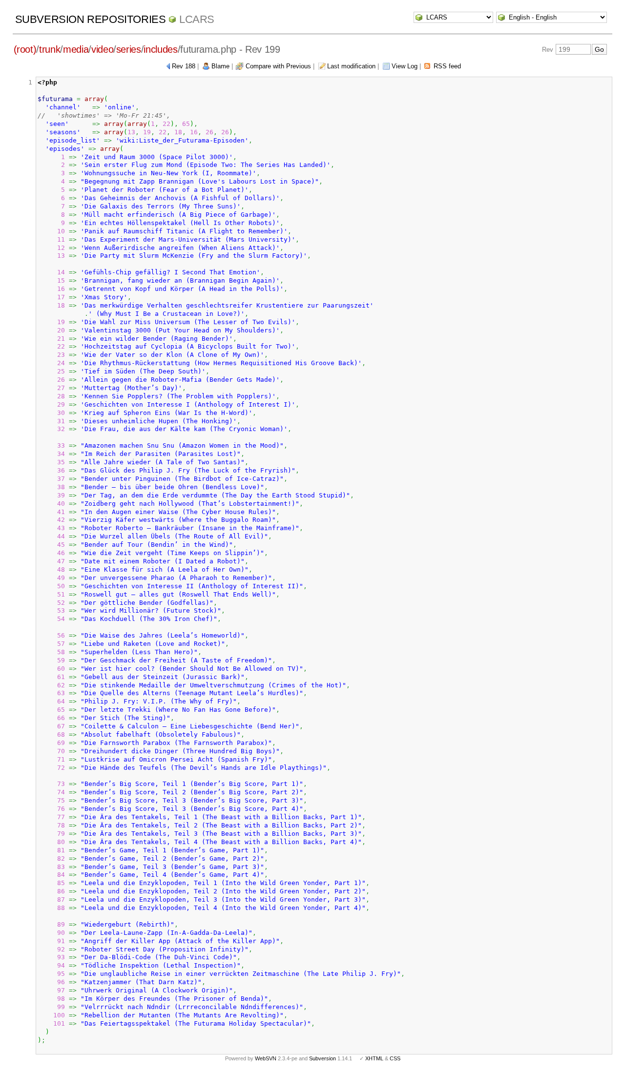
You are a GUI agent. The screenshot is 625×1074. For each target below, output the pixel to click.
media (75, 49)
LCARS (196, 19)
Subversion (322, 1058)
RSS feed (447, 66)
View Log (404, 66)
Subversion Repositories (90, 19)
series (128, 49)
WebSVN (265, 1058)
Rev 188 (183, 66)
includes (160, 49)
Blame (220, 66)
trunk (49, 49)
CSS (395, 1058)
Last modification (351, 66)
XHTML (374, 1058)
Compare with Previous (278, 66)
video (102, 49)
